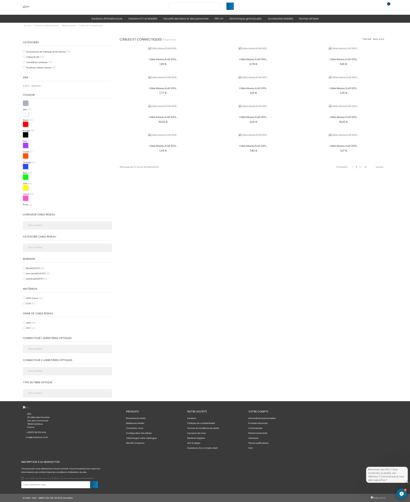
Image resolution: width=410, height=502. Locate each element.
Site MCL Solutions (135, 443)
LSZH (31, 322)
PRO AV (219, 18)
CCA (30, 303)
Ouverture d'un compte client (202, 448)
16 (366, 167)
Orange (29, 162)
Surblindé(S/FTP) (36, 278)
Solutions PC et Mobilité (142, 18)
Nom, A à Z (378, 39)
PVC (30, 328)
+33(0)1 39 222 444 (36, 432)
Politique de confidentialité (201, 423)
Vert (27, 183)
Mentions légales (196, 438)
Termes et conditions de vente (203, 428)
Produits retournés (258, 423)
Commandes (255, 428)
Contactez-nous (134, 428)
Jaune (28, 194)
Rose (27, 204)
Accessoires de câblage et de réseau (48, 51)
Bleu (27, 172)
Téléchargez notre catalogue (141, 438)
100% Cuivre (34, 298)
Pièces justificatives (258, 443)
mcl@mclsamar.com (37, 437)
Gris (27, 109)
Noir (27, 141)
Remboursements (257, 433)
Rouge (28, 130)
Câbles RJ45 (35, 57)
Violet (28, 151)
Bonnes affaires (309, 18)
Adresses (253, 438)
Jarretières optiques (39, 62)
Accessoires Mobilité (280, 18)
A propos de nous (196, 433)
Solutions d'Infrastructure (106, 18)
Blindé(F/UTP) (35, 268)
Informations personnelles (262, 418)
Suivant (379, 167)
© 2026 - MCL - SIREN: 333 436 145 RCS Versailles (48, 497)
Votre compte (258, 411)
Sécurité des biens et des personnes (186, 18)
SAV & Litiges (193, 443)
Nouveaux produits (136, 418)
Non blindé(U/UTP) (38, 273)
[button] (402, 494)
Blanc (28, 120)
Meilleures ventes (135, 423)
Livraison (191, 418)
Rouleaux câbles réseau (41, 67)
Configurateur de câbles (139, 433)
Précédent (341, 167)
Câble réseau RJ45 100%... (163, 59)
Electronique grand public (246, 18)
